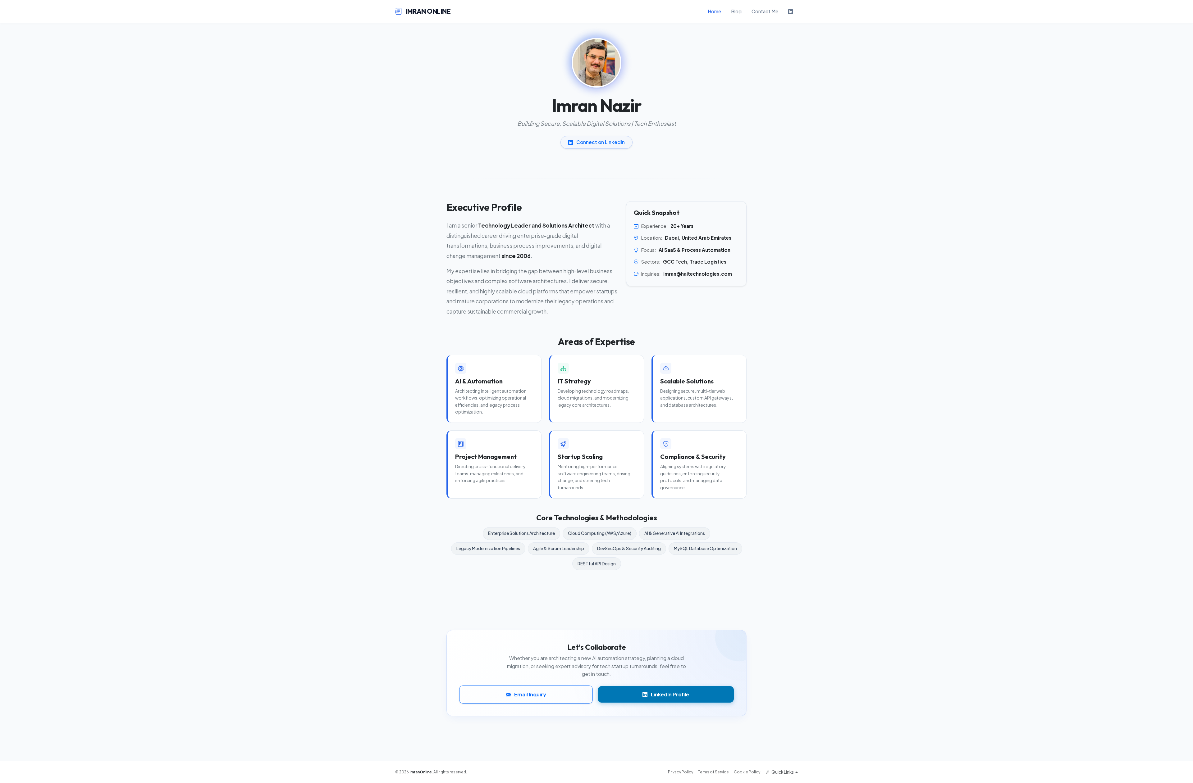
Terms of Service (713, 772)
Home (714, 11)
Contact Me (765, 11)
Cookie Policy (747, 772)
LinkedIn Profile (669, 694)
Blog (736, 11)
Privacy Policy (680, 772)
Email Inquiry (529, 694)
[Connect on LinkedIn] (790, 11)
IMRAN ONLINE (427, 11)
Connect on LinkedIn (600, 142)
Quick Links (782, 772)
